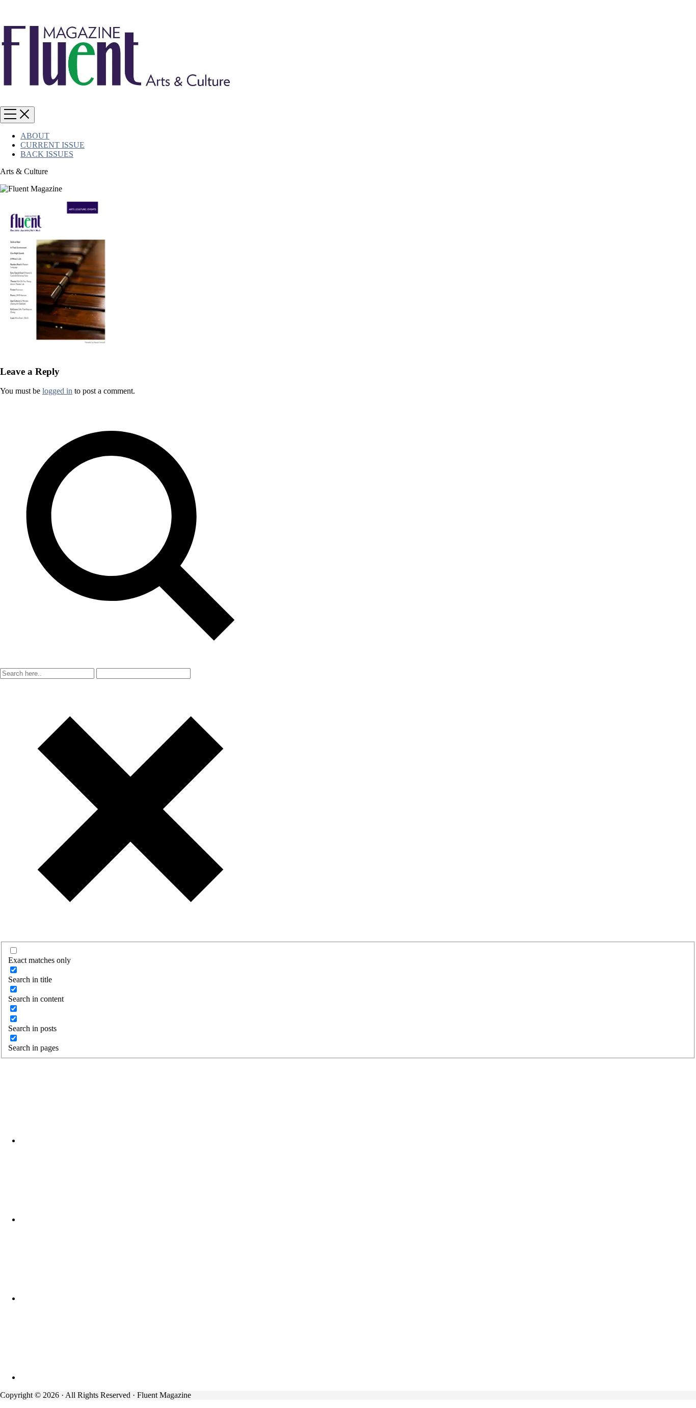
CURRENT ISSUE (52, 145)
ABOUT (34, 135)
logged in (57, 390)
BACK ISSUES (46, 154)
